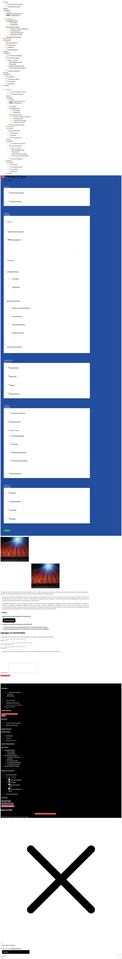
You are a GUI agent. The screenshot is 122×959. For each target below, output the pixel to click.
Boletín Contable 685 (26, 624)
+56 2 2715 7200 (10, 700)
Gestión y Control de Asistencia (19, 29)
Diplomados (11, 45)
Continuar (5, 952)
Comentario (4, 672)
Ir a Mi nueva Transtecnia (15, 55)
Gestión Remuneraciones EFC (14, 13)
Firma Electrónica (15, 30)
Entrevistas (11, 77)
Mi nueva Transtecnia (7, 771)
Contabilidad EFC (15, 15)
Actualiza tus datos (13, 58)
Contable (13, 64)
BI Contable (13, 22)
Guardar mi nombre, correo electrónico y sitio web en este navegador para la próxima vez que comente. (31, 651)
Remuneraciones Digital (17, 66)
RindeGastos (14, 24)
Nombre (3, 640)
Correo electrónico (6, 644)
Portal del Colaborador (16, 32)
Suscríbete (11, 83)
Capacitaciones (12, 43)
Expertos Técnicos (13, 49)
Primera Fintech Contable (15, 4)
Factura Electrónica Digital (17, 68)
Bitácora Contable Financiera (12, 624)
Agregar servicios (16, 948)
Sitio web (3, 648)
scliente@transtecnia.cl (12, 703)
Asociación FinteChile (14, 6)
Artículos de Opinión (13, 79)
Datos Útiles (11, 81)
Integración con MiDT (16, 34)
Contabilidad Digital (16, 62)
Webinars (10, 47)
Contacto (6, 85)
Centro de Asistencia (14, 71)
